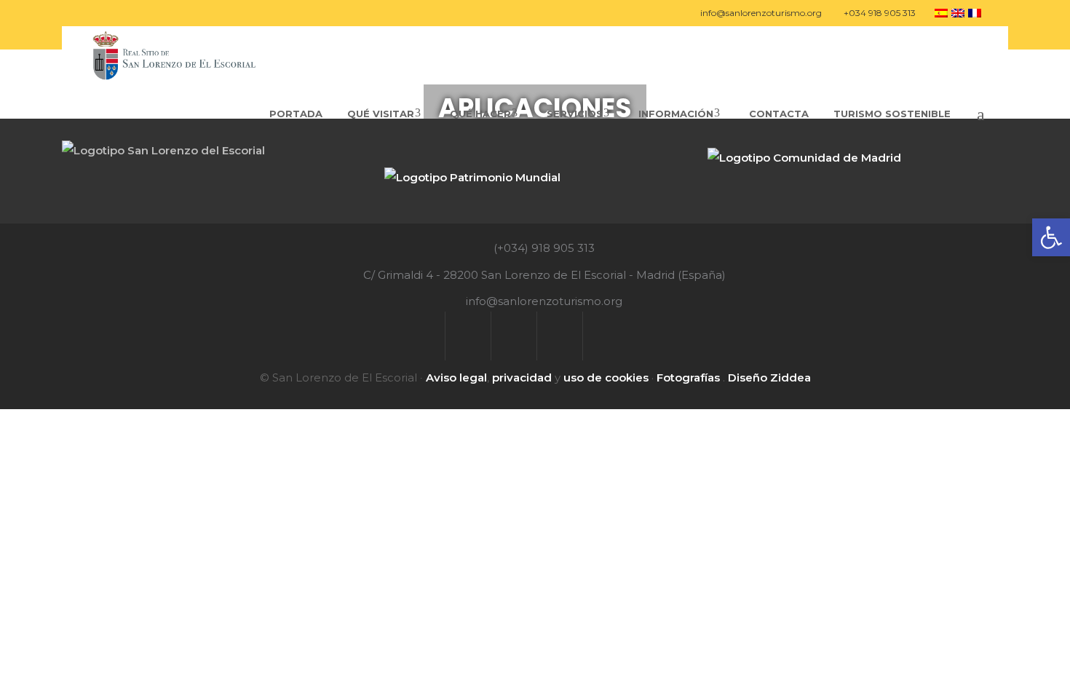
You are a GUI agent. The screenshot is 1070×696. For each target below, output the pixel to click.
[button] (1051, 237)
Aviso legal (456, 377)
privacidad (522, 377)
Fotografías (688, 377)
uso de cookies (606, 377)
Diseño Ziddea (769, 377)
